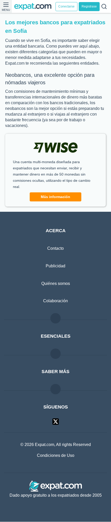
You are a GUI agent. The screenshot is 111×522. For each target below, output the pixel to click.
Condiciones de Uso (55, 455)
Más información (55, 196)
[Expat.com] (34, 6)
